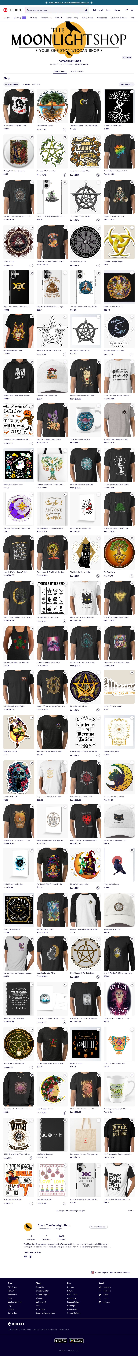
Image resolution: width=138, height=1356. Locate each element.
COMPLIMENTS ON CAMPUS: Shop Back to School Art (69, 2)
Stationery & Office (118, 18)
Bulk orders (12, 1313)
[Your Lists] (126, 10)
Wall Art (58, 18)
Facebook (107, 1291)
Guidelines (71, 1298)
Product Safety (73, 1302)
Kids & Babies (87, 18)
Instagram (107, 1287)
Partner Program (42, 1294)
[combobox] (57, 10)
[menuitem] (6, 18)
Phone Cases (46, 18)
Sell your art (41, 1302)
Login (10, 1305)
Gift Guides (12, 1287)
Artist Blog (40, 1309)
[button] (69, 2)
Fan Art (11, 1291)
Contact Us (72, 1309)
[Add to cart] (64, 129)
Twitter (105, 1295)
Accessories (102, 18)
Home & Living (72, 18)
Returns (70, 1291)
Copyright (71, 1305)
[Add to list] (31, 91)
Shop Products (60, 71)
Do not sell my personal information (45, 1329)
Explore (6, 18)
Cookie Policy (64, 1329)
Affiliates (39, 1298)
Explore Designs (76, 71)
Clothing (19, 18)
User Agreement (13, 1329)
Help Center (72, 1294)
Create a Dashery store (45, 1313)
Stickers (33, 18)
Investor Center (42, 1291)
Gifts (133, 18)
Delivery (70, 1287)
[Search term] (86, 10)
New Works (12, 1294)
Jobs (38, 1305)
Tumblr (105, 1298)
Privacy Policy (26, 1329)
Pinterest (106, 1302)
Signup (11, 1309)
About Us (40, 1287)
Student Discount (15, 1302)
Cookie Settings (73, 1313)
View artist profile (81, 64)
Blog (10, 1298)
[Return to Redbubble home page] (13, 10)
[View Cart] (132, 10)
